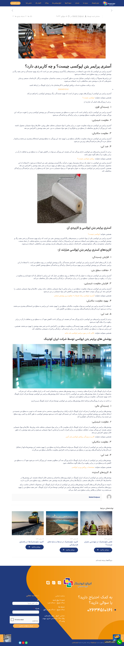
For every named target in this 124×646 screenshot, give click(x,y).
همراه (37, 608)
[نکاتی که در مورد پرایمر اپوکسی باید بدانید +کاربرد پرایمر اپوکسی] (1, 638)
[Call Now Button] (119, 642)
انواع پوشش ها (56, 3)
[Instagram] (59, 582)
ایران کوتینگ (95, 3)
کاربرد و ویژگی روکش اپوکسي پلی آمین (80, 437)
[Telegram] (48, 582)
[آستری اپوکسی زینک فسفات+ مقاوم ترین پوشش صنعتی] (122, 638)
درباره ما (85, 3)
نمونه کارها (68, 3)
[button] (15, 3)
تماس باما (29, 3)
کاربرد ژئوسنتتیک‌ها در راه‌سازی (31, 541)
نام (38, 600)
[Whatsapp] (53, 582)
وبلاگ (46, 3)
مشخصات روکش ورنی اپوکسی (82, 467)
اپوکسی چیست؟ (88, 98)
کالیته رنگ (38, 3)
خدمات (77, 3)
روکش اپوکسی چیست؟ (86, 159)
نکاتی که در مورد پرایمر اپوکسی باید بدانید (79, 333)
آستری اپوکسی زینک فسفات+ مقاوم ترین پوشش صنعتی (74, 296)
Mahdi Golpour (78, 16)
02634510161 (63, 89)
